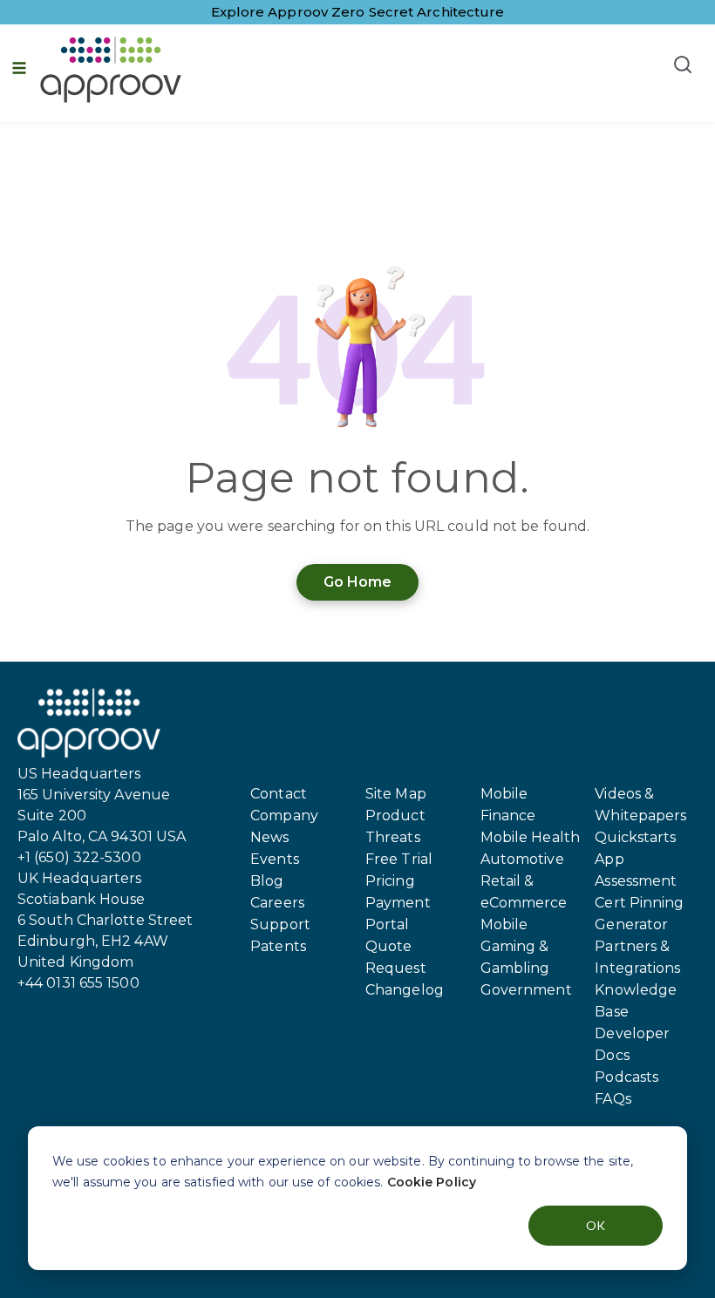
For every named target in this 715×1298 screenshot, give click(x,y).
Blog (266, 881)
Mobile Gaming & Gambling (515, 946)
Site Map (395, 793)
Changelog (404, 990)
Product (395, 815)
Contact (278, 793)
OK (595, 1225)
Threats (392, 837)
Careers (277, 902)
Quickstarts (635, 837)
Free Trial (398, 859)
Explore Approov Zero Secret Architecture (358, 11)
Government (526, 990)
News (269, 837)
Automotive (522, 859)
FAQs (612, 1099)
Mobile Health (530, 837)
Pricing (390, 881)
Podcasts (626, 1077)
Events (274, 859)
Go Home (357, 582)
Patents (278, 946)
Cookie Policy (431, 1182)
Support (280, 924)
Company (284, 815)
